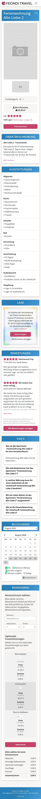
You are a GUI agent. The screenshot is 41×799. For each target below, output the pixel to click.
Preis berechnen (20, 126)
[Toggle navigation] (36, 3)
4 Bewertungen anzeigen (21, 120)
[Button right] (36, 535)
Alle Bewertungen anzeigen (20, 428)
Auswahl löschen (30, 578)
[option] (20, 51)
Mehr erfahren (20, 329)
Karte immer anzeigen (21, 339)
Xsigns (21, 791)
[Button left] (4, 535)
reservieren (20, 744)
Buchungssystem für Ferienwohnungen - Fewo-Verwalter (20, 793)
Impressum (20, 796)
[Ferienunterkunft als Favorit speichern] (36, 13)
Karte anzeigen (20, 334)
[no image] (20, 51)
